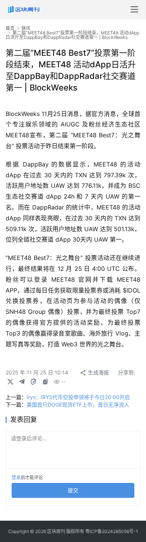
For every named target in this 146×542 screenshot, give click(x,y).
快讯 (25, 28)
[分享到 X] (10, 381)
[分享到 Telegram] (21, 381)
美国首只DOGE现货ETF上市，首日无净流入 (78, 404)
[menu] (134, 9)
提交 (73, 490)
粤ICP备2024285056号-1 (111, 531)
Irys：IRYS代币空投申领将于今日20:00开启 (78, 397)
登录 (16, 477)
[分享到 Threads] (33, 381)
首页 (10, 28)
